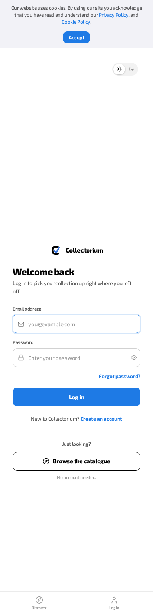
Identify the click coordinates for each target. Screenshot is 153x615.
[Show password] (131, 357)
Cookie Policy (76, 22)
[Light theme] (119, 69)
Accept (76, 37)
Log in (76, 397)
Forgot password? (119, 376)
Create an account (101, 419)
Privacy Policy (113, 15)
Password (23, 342)
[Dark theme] (131, 69)
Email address (27, 309)
